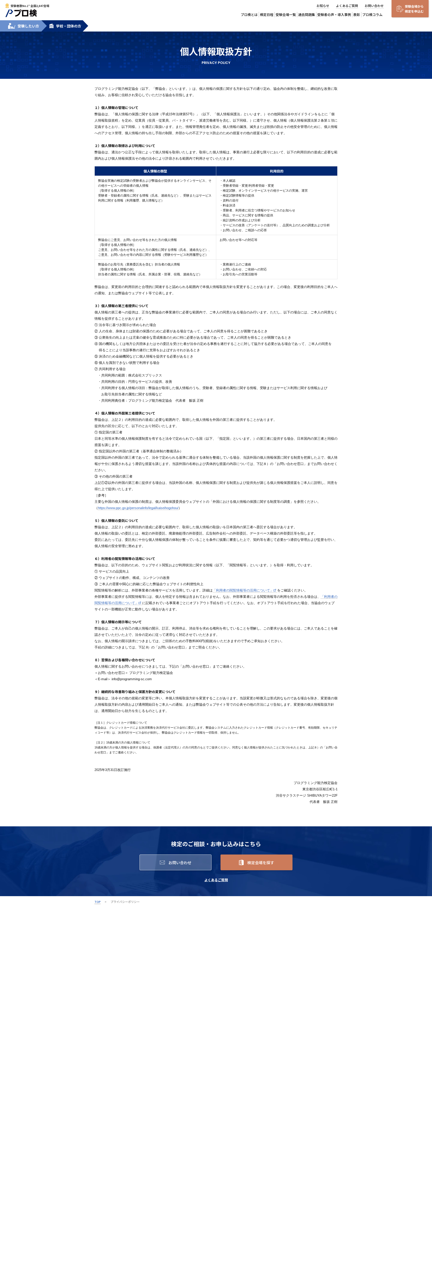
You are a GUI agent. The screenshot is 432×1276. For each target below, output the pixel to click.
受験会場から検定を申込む (414, 9)
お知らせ (323, 5)
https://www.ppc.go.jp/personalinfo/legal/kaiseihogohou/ (138, 508)
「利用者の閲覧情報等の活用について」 (243, 590)
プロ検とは (249, 14)
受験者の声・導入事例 (334, 14)
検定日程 (266, 14)
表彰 (356, 14)
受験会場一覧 (286, 14)
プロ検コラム (372, 14)
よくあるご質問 (347, 5)
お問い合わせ (374, 5)
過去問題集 (306, 14)
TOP (97, 902)
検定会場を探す (260, 862)
